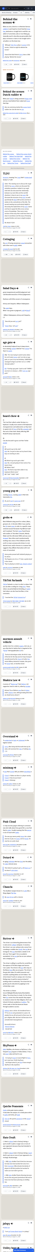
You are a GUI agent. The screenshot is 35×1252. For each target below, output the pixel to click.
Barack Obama (9, 1027)
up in (16, 321)
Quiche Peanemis (7, 1125)
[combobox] (16, 8)
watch (10, 351)
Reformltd (12, 698)
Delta (4, 1049)
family (5, 651)
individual (11, 862)
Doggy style (28, 99)
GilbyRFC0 (12, 329)
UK (6, 526)
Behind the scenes (7, 60)
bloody (25, 564)
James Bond (14, 1231)
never (20, 531)
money (18, 839)
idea (20, 749)
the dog (12, 504)
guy (22, 968)
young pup (5, 504)
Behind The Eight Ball (16, 156)
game (15, 357)
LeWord (10, 784)
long (21, 862)
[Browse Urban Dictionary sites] (4, 8)
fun (7, 998)
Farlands (20, 597)
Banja (10, 377)
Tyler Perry (14, 45)
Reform (23, 684)
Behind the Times (12, 163)
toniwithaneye (13, 845)
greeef (11, 249)
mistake (27, 686)
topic (14, 740)
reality (17, 833)
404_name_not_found (14, 1068)
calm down (14, 870)
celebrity (5, 29)
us (21, 868)
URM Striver (11, 1032)
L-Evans (9, 226)
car (9, 1228)
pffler (11, 1186)
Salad (7, 326)
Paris (28, 1058)
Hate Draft (5, 1186)
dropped (5, 538)
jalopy (4, 1235)
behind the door (18, 161)
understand (8, 740)
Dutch (29, 107)
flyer (10, 1052)
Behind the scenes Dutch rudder (11, 113)
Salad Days (5, 329)
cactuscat (10, 567)
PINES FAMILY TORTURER (18, 601)
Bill (5, 369)
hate (10, 1161)
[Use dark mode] (31, 8)
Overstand (5, 755)
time (14, 429)
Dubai (27, 690)
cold (23, 311)
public (16, 245)
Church (20, 659)
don (21, 1062)
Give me (7, 1119)
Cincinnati (11, 1166)
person (10, 495)
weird (28, 589)
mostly (12, 772)
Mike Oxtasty (23, 113)
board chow (6, 478)
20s (11, 497)
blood (28, 311)
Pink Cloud (5, 845)
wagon (21, 646)
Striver (4, 1032)
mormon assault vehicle (8, 667)
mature (27, 349)
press (13, 526)
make (6, 864)
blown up (27, 868)
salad (7, 308)
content (13, 349)
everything (27, 772)
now (21, 564)
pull (9, 1231)
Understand (28, 178)
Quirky (5, 1110)
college (14, 945)
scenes (25, 107)
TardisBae (10, 901)
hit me (12, 897)
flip (12, 893)
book (14, 1058)
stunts (20, 1231)
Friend (6, 776)
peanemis (19, 1119)
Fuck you (25, 371)
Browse (15, 12)
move (28, 101)
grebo (4, 567)
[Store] (28, 8)
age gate (5, 377)
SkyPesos (5, 1068)
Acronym (5, 178)
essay (13, 186)
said (16, 326)
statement (21, 740)
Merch (25, 64)
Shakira (10, 693)
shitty (5, 1228)
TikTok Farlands (7, 601)
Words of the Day (6, 12)
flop (15, 893)
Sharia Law (14, 684)
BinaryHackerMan (14, 478)
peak (18, 1115)
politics (24, 1002)
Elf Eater (12, 755)
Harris (21, 55)
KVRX (17, 667)
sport (30, 1153)
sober (9, 830)
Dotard (4, 874)
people (5, 443)
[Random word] (24, 8)
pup (19, 501)
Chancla (5, 901)
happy (22, 836)
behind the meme (15, 159)
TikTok (5, 584)
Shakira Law (6, 698)
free (4, 31)
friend (11, 99)
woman (24, 45)
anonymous (11, 874)
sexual (23, 243)
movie (28, 1119)
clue (22, 109)
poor (7, 1054)
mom (8, 897)
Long (18, 178)
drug (28, 29)
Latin (25, 891)
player (11, 1142)
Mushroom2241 (16, 1125)
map (5, 772)
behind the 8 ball (26, 163)
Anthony (7, 1011)
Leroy (6, 747)
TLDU (4, 226)
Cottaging (5, 249)
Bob (6, 451)
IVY (11, 1013)
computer (26, 429)
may (26, 949)
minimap (5, 784)
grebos (29, 564)
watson (9, 1235)
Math (15, 200)
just (12, 501)
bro (24, 597)
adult (19, 495)
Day (28, 659)
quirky (6, 1115)
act (6, 243)
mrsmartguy (17, 60)
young (16, 501)
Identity (27, 12)
